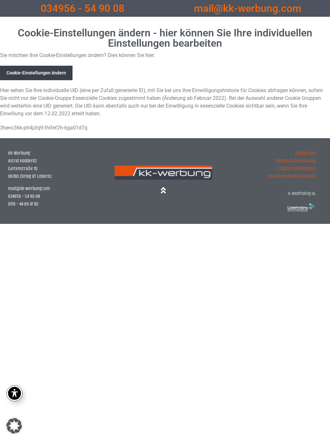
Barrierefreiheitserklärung (291, 176)
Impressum (305, 153)
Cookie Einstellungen (297, 169)
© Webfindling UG (301, 193)
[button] (14, 426)
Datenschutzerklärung (295, 161)
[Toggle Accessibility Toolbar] (14, 393)
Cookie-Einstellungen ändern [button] (36, 72)
